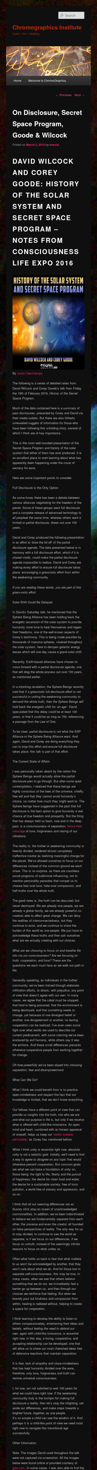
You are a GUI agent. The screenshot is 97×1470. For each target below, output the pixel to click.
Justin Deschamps (30, 373)
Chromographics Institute (46, 27)
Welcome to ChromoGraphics (47, 80)
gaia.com (18, 1468)
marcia (54, 144)
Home (17, 80)
